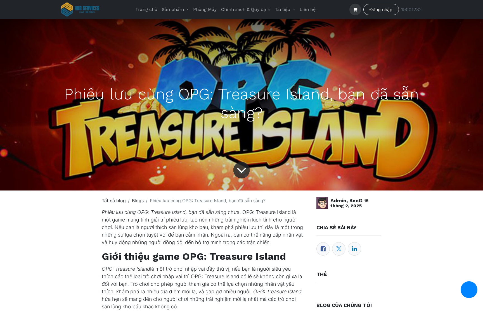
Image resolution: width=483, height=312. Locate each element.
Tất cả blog (114, 200)
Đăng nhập (381, 9)
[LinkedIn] (354, 249)
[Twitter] (338, 249)
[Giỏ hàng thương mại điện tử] (355, 9)
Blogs (138, 200)
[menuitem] (146, 9)
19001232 (411, 9)
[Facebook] (323, 249)
